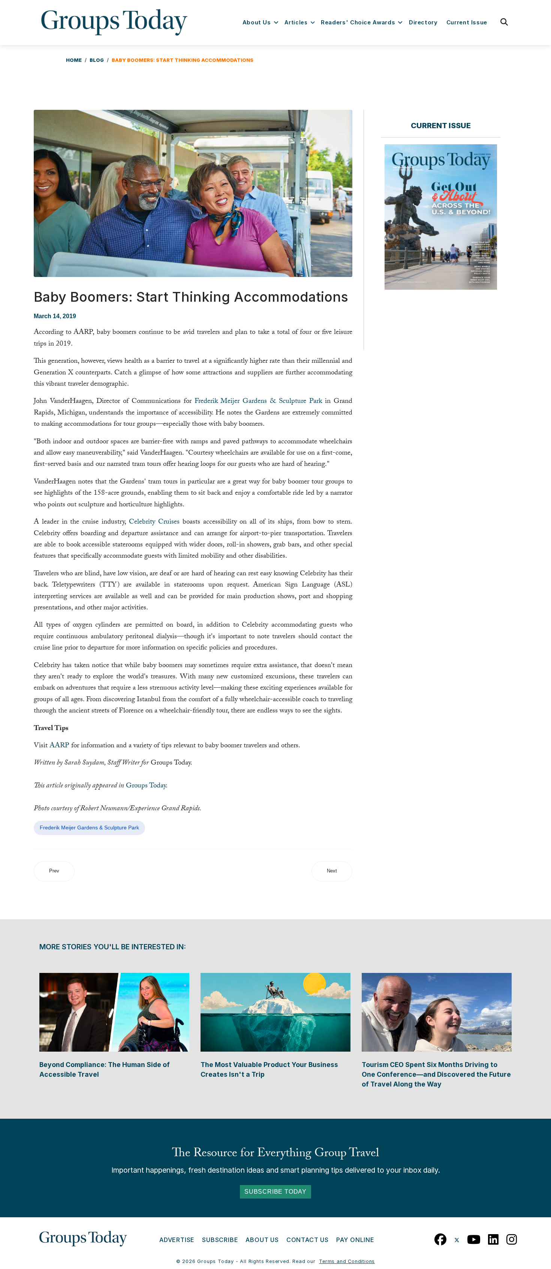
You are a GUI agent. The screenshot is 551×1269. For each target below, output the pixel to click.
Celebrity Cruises (154, 522)
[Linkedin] (493, 1238)
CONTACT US (307, 1240)
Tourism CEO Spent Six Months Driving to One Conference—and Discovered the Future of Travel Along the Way (436, 1074)
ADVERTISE (177, 1240)
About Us (257, 22)
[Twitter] (457, 1238)
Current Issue (466, 22)
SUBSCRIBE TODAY (275, 1191)
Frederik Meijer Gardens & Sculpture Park (258, 402)
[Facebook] (440, 1238)
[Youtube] (474, 1238)
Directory (423, 22)
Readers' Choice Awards (358, 22)
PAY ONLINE (355, 1240)
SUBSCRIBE (220, 1240)
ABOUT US (262, 1240)
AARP (59, 746)
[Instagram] (511, 1238)
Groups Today (146, 786)
